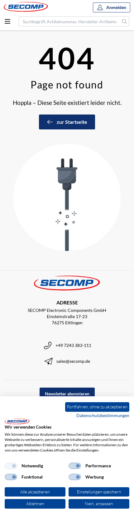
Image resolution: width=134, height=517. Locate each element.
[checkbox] (11, 466)
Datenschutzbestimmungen (102, 415)
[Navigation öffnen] (7, 21)
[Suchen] (124, 21)
